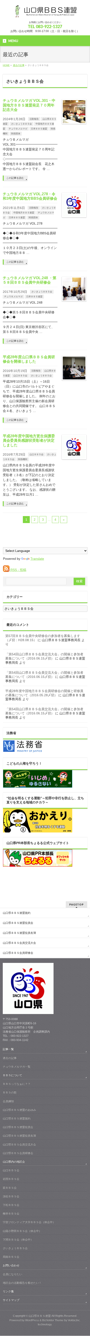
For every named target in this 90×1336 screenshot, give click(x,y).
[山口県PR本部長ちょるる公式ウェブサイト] (37, 864)
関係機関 (22, 459)
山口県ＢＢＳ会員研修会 (18, 953)
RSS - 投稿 (17, 570)
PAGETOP (76, 904)
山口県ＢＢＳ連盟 (40, 1315)
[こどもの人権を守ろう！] (37, 785)
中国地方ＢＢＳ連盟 (23, 212)
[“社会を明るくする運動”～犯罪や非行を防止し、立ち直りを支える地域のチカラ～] (37, 830)
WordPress (32, 1320)
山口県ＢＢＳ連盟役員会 (18, 923)
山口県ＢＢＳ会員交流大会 (19, 943)
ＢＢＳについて (12, 1075)
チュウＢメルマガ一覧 (16, 1066)
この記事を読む (15, 177)
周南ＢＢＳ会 (11, 1256)
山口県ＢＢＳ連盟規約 (16, 913)
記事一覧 (8, 1049)
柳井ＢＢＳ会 (11, 1213)
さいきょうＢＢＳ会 (21, 124)
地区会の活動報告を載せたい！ (22, 1282)
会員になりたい (12, 1274)
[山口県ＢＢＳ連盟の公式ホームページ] (45, 13)
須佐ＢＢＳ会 (11, 1196)
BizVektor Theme (52, 1320)
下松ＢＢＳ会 (11, 1205)
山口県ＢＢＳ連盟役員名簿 (19, 933)
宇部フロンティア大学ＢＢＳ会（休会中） (29, 1222)
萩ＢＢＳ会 (10, 1187)
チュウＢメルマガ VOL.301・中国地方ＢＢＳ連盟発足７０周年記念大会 (29, 105)
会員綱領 (8, 1101)
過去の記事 (10, 1058)
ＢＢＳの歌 (10, 1092)
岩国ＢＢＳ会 (11, 1178)
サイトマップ (11, 1300)
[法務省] (23, 751)
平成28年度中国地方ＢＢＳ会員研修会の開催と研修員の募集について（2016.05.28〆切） (44, 693)
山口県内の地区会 (14, 1161)
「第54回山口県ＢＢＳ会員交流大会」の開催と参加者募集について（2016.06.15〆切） (44, 656)
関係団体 (15, 133)
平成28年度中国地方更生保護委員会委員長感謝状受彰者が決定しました (29, 440)
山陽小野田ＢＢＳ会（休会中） (22, 1231)
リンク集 (8, 1291)
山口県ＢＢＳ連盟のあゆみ (19, 1109)
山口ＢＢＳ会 (20, 375)
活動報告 (34, 119)
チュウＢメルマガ (18, 128)
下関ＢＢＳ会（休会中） (18, 1239)
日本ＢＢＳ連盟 (39, 128)
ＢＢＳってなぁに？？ (16, 1083)
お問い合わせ (11, 1265)
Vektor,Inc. (74, 1320)
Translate (37, 558)
